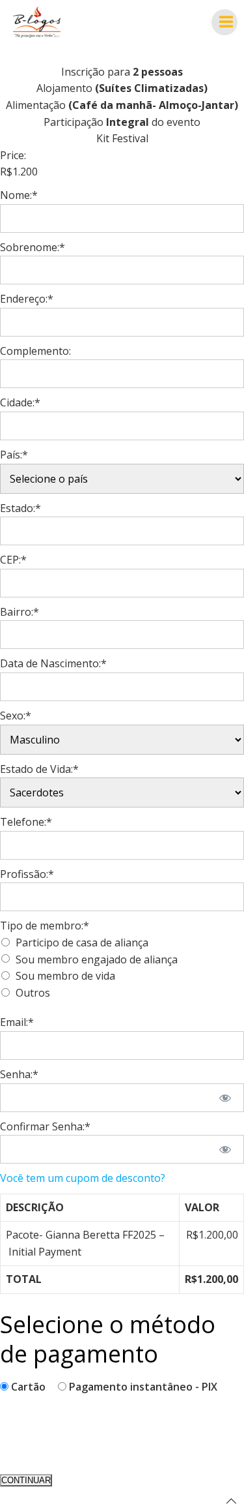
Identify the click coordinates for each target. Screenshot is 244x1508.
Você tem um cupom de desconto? (82, 1178)
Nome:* (19, 195)
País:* (14, 454)
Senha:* (19, 1074)
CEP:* (13, 559)
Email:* (17, 1022)
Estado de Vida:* (39, 769)
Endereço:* (26, 299)
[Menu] (224, 22)
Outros (33, 993)
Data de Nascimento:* (53, 663)
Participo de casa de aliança (82, 942)
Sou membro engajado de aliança (97, 959)
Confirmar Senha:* (45, 1126)
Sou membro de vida (65, 976)
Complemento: (35, 351)
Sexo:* (15, 715)
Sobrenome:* (32, 247)
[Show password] (225, 1097)
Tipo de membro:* (44, 925)
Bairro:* (19, 612)
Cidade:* (20, 402)
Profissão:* (27, 874)
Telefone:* (26, 822)
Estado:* (20, 508)
